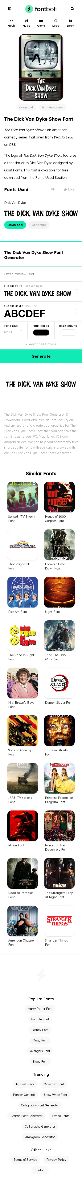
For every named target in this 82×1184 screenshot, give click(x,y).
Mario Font (40, 1040)
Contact (40, 1170)
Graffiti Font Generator (26, 1116)
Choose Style (13, 306)
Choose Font (13, 286)
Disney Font (40, 1030)
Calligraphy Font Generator (40, 1105)
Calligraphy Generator (40, 1126)
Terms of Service (25, 1160)
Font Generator (52, 107)
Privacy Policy (56, 1160)
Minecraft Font (54, 1084)
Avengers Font (40, 1051)
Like (71, 189)
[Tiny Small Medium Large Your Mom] (13, 330)
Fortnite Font (40, 1019)
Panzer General (24, 1095)
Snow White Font (55, 1095)
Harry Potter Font (40, 1009)
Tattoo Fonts (60, 1116)
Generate (39, 225)
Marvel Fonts (25, 1084)
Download (26, 107)
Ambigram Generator (40, 1137)
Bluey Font (40, 1062)
